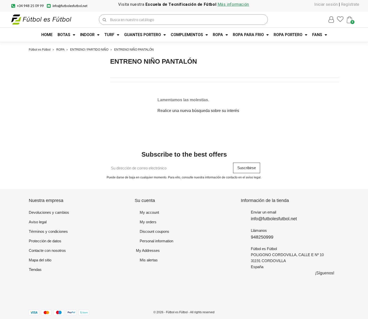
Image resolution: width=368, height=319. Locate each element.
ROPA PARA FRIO (248, 34)
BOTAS (64, 34)
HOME (47, 34)
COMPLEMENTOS (187, 34)
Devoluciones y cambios (49, 212)
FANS (317, 34)
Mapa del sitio (40, 260)
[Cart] (349, 20)
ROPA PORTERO (288, 34)
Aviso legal (38, 222)
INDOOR (87, 34)
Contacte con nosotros (47, 250)
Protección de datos (45, 241)
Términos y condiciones (48, 231)
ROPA (218, 34)
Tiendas (35, 269)
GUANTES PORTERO (142, 34)
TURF (109, 34)
